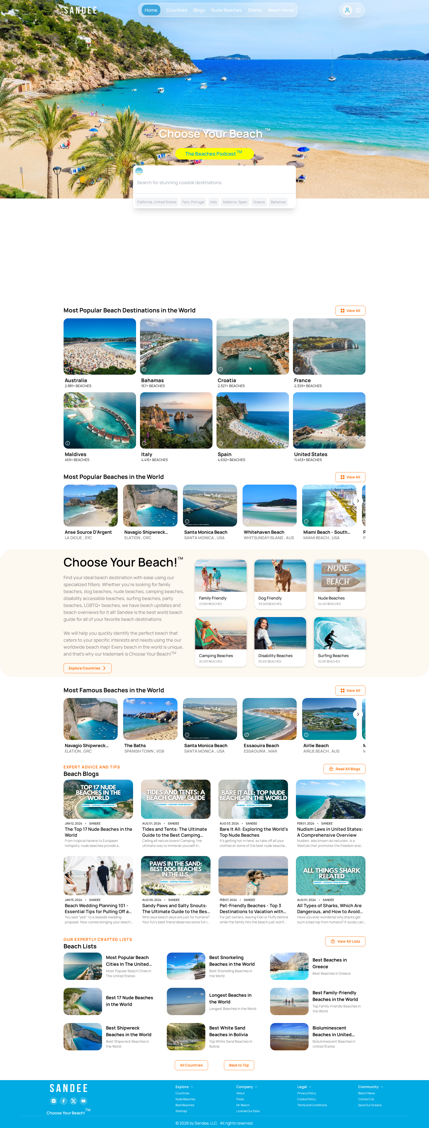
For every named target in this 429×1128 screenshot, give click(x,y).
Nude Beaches (226, 10)
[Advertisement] (214, 263)
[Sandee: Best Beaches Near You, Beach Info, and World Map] (80, 10)
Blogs (199, 10)
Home (151, 10)
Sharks (255, 10)
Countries (176, 10)
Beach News (281, 10)
